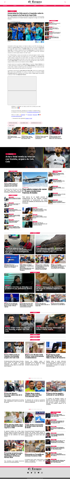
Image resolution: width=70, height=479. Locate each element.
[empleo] (48, 415)
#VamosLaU (35, 114)
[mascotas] (50, 202)
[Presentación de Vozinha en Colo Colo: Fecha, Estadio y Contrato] (47, 33)
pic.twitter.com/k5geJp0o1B (16, 116)
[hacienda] (48, 422)
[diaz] (35, 391)
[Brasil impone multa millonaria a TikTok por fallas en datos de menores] (50, 181)
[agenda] (48, 441)
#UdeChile (23, 114)
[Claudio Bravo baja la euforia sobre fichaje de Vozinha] (47, 29)
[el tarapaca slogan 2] (34, 471)
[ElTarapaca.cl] (5, 2)
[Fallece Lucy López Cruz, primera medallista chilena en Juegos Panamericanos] (6, 227)
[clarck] (6, 199)
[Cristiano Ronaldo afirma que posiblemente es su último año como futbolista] (48, 461)
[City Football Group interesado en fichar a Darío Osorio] (50, 188)
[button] (13, 123)
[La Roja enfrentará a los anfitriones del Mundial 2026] (47, 38)
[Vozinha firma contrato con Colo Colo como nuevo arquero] (6, 205)
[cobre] (48, 454)
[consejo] (48, 428)
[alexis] (47, 24)
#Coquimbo (30, 114)
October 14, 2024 (29, 118)
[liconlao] (50, 195)
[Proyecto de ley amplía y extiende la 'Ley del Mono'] (56, 391)
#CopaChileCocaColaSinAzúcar (33, 111)
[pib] (48, 435)
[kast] (48, 448)
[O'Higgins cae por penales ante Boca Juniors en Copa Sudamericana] (6, 216)
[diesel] (14, 391)
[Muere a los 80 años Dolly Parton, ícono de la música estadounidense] (50, 174)
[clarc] (6, 210)
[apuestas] (6, 222)
